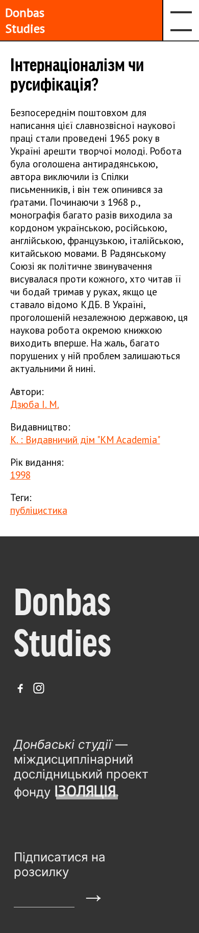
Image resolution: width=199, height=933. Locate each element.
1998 (20, 474)
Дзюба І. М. (34, 404)
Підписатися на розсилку (60, 864)
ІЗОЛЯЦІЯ (85, 791)
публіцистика (38, 510)
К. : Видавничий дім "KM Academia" (85, 439)
